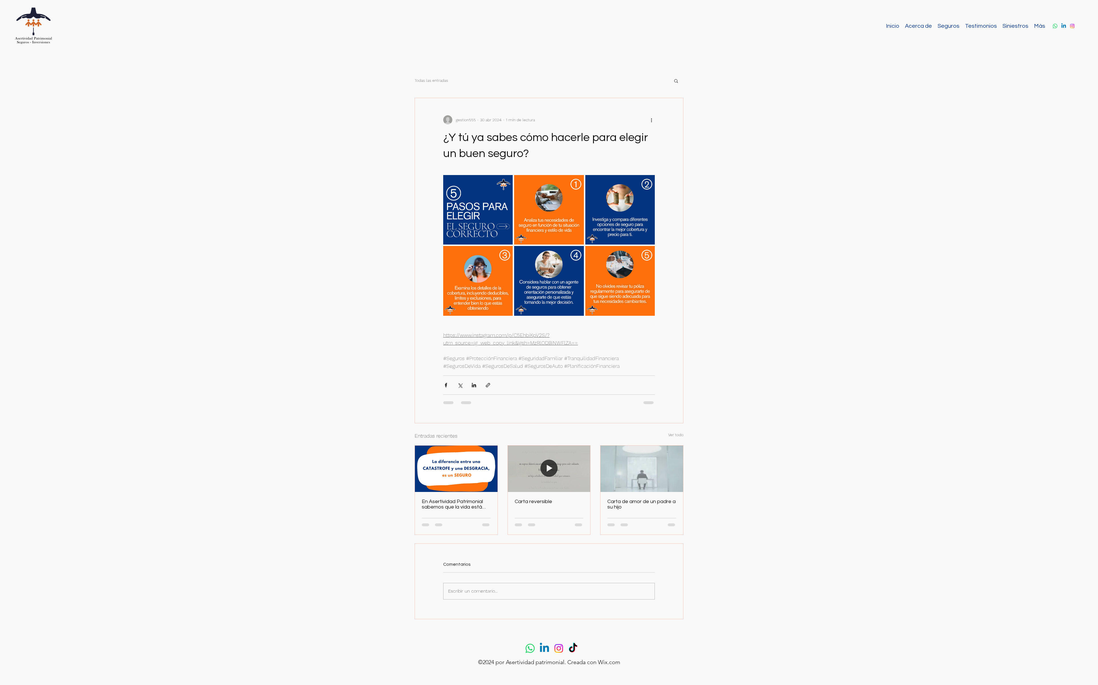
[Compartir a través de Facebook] (446, 385)
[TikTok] (573, 654)
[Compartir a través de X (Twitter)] (460, 385)
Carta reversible (533, 501)
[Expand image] (478, 210)
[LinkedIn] (1072, 26)
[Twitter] (1064, 26)
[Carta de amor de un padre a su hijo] (641, 469)
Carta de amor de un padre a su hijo (641, 504)
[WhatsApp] (1055, 26)
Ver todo (675, 434)
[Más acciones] (651, 119)
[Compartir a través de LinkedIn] (474, 385)
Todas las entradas (431, 80)
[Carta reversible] (549, 469)
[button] (676, 80)
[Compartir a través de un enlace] (488, 385)
